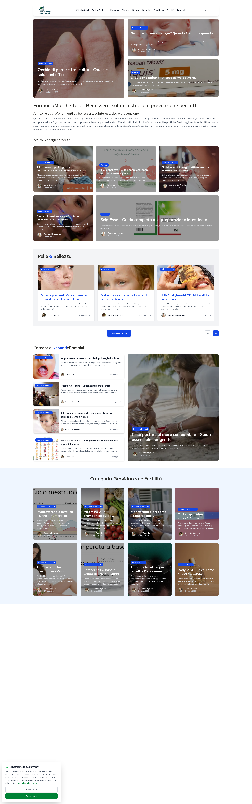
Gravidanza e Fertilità (164, 10)
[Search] (205, 10)
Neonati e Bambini (141, 10)
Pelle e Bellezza (99, 10)
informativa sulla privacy (26, 783)
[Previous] (208, 333)
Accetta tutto (31, 796)
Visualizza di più (119, 333)
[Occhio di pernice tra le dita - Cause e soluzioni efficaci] (78, 58)
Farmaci (181, 10)
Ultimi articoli (82, 10)
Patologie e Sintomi (119, 10)
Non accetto (31, 789)
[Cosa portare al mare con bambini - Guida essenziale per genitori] (173, 407)
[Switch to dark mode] (211, 10)
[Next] (216, 333)
